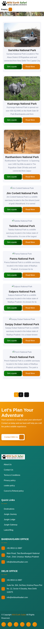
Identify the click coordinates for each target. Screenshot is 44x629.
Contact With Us (11, 437)
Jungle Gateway (10, 525)
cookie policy (9, 486)
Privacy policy (9, 480)
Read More (30, 67)
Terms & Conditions (11, 475)
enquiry (4, 9)
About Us (7, 465)
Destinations (8, 509)
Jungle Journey (10, 514)
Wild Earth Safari (19, 615)
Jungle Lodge (9, 520)
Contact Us (8, 470)
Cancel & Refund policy (13, 491)
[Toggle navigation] (15, 9)
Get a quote (12, 67)
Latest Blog (8, 530)
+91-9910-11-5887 (14, 548)
